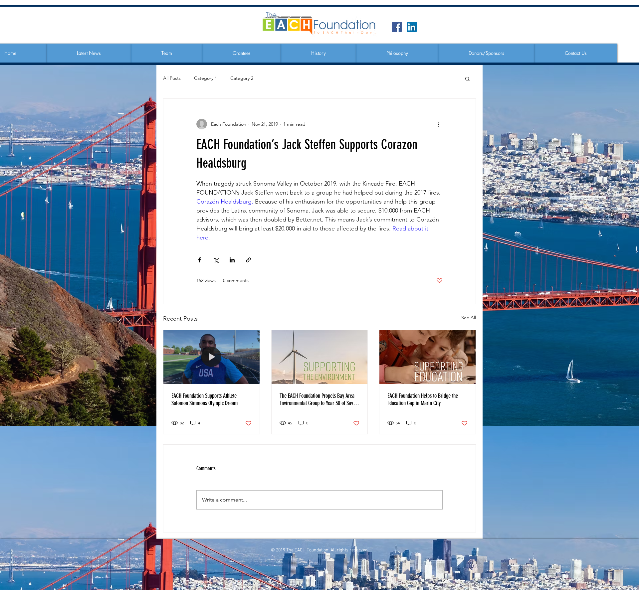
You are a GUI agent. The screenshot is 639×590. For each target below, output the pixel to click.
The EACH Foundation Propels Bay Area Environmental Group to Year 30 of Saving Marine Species (319, 399)
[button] (166, 53)
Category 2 (241, 78)
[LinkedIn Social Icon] (412, 27)
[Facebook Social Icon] (397, 27)
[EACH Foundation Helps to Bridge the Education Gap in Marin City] (427, 357)
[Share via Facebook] (199, 260)
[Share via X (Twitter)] (216, 260)
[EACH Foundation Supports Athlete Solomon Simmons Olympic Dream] (211, 357)
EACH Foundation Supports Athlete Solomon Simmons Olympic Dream (204, 399)
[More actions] (439, 124)
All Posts (172, 78)
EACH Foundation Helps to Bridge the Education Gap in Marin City (422, 399)
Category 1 (205, 78)
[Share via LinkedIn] (232, 260)
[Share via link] (248, 260)
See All (468, 318)
